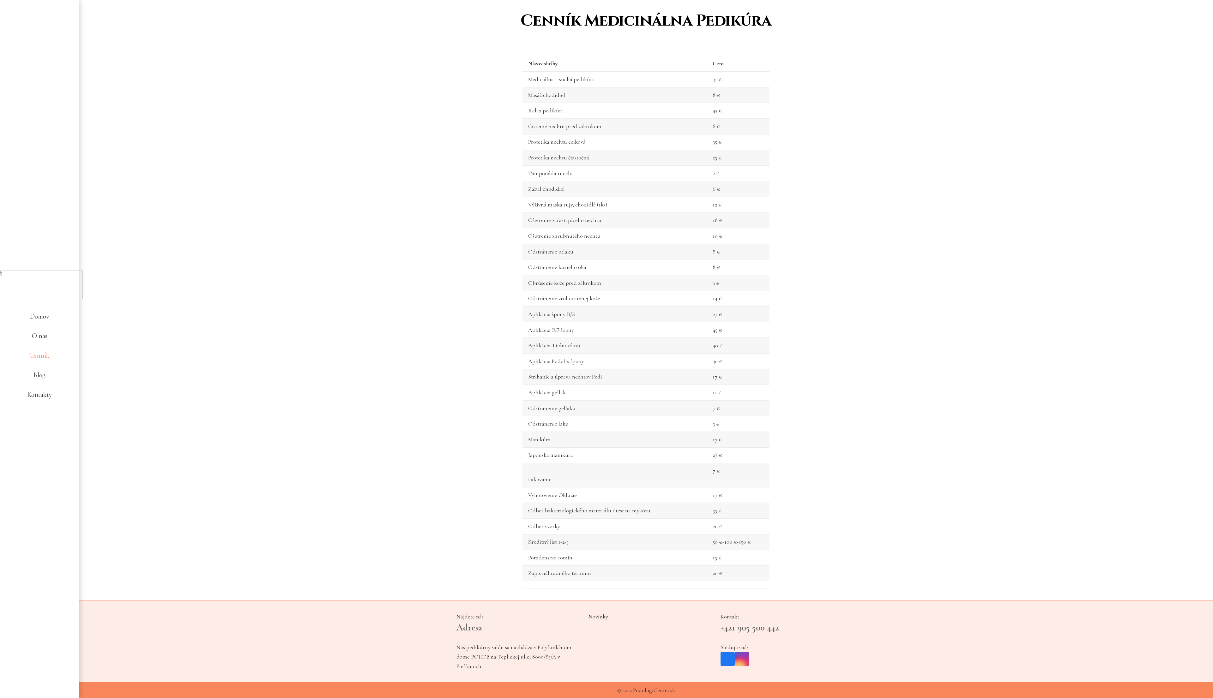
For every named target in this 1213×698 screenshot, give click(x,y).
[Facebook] (32, 420)
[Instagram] (46, 420)
